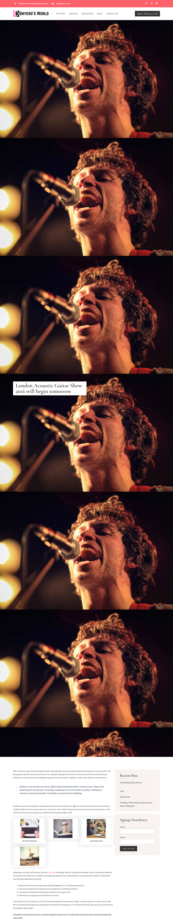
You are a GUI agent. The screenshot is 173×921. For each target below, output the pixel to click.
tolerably (52, 872)
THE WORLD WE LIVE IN (130, 783)
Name (122, 837)
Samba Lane (125, 797)
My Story (60, 14)
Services (73, 14)
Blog (99, 14)
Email (122, 827)
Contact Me (112, 14)
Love (122, 791)
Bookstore (87, 14)
